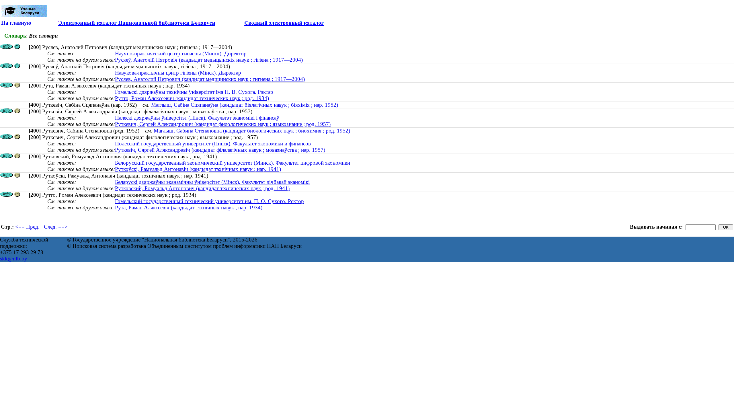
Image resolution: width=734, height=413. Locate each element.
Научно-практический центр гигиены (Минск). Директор (181, 53)
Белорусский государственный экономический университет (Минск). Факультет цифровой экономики (232, 163)
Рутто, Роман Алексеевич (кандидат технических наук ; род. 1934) (192, 98)
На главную (16, 23)
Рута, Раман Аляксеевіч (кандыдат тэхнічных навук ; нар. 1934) (188, 207)
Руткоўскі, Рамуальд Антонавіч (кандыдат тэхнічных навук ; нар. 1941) (198, 169)
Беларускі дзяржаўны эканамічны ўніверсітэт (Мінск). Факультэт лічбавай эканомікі (212, 182)
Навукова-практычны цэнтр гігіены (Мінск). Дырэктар (178, 73)
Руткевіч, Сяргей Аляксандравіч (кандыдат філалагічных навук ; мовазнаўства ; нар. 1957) (220, 150)
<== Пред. (27, 227)
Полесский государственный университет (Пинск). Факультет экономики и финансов (213, 144)
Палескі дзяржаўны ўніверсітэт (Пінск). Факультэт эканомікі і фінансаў (197, 118)
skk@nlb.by (13, 259)
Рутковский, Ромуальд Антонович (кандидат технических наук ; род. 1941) (202, 188)
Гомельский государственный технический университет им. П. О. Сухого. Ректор (209, 201)
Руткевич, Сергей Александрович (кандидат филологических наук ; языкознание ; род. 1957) (223, 124)
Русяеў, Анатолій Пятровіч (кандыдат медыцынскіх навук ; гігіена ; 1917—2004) (209, 60)
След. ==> (56, 227)
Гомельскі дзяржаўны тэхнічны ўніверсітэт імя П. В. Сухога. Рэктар (194, 92)
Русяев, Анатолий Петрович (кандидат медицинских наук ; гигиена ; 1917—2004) (210, 79)
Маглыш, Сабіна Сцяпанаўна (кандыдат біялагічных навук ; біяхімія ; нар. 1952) (244, 105)
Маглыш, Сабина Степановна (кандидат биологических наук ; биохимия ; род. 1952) (252, 131)
